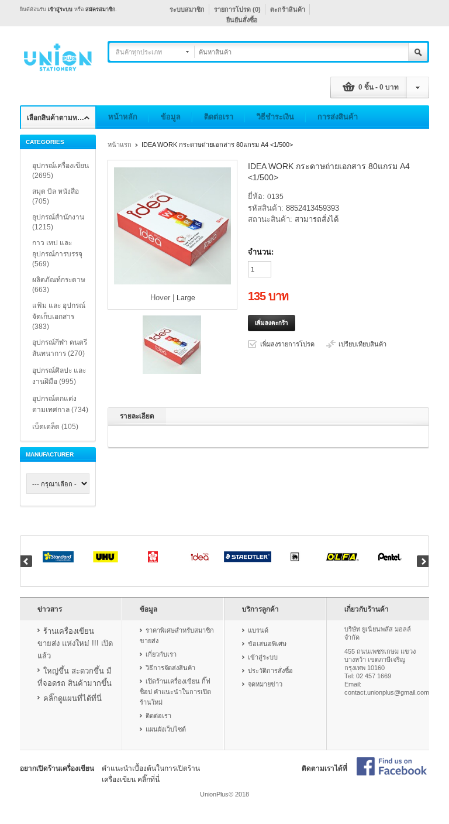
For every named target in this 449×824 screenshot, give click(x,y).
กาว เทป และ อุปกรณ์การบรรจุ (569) (57, 253)
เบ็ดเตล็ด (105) (55, 427)
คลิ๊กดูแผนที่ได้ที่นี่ (72, 698)
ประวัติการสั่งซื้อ (270, 670)
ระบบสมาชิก (187, 9)
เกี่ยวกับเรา (161, 654)
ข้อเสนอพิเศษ (267, 643)
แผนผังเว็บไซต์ (166, 729)
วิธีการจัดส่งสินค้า (170, 667)
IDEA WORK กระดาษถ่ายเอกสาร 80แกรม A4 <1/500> (217, 144)
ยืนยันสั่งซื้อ (242, 19)
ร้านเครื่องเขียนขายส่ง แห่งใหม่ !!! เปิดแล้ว (75, 643)
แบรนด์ (258, 630)
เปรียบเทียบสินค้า (362, 344)
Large (186, 298)
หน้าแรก (120, 144)
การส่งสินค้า (337, 116)
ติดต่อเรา (218, 116)
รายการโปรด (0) (237, 9)
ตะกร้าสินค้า (287, 9)
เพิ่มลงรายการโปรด (287, 344)
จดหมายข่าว (265, 684)
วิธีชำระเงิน (275, 116)
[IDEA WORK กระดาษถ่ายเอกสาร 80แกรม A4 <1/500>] (172, 372)
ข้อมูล (171, 116)
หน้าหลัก (122, 116)
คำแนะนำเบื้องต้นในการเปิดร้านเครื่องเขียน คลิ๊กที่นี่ (151, 774)
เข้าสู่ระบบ (60, 9)
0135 (275, 197)
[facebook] (392, 767)
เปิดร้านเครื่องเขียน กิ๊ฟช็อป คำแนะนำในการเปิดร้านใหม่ (175, 692)
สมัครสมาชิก (100, 9)
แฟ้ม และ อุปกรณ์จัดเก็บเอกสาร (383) (58, 316)
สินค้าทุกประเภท (139, 52)
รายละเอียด (137, 416)
